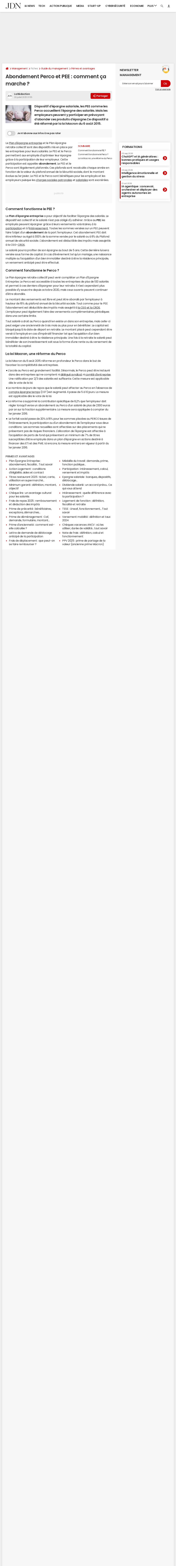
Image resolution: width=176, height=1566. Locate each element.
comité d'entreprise (98, 374)
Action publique (61, 6)
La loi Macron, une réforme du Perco (95, 158)
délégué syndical (71, 374)
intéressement (38, 228)
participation (14, 228)
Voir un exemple (162, 89)
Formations (132, 146)
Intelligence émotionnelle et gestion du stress (140, 173)
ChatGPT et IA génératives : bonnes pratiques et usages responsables (140, 158)
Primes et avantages (83, 68)
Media (80, 6)
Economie (137, 6)
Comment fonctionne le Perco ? (93, 154)
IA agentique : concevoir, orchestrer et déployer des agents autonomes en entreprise (139, 190)
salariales (82, 180)
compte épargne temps (24, 392)
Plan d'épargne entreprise (25, 143)
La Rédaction (22, 94)
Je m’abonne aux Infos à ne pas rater (39, 133)
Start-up (94, 6)
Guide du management (54, 68)
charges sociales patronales (54, 180)
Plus (150, 6)
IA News (30, 6)
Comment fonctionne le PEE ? (92, 150)
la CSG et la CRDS (89, 307)
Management (20, 68)
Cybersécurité (115, 6)
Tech (41, 6)
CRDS (21, 244)
